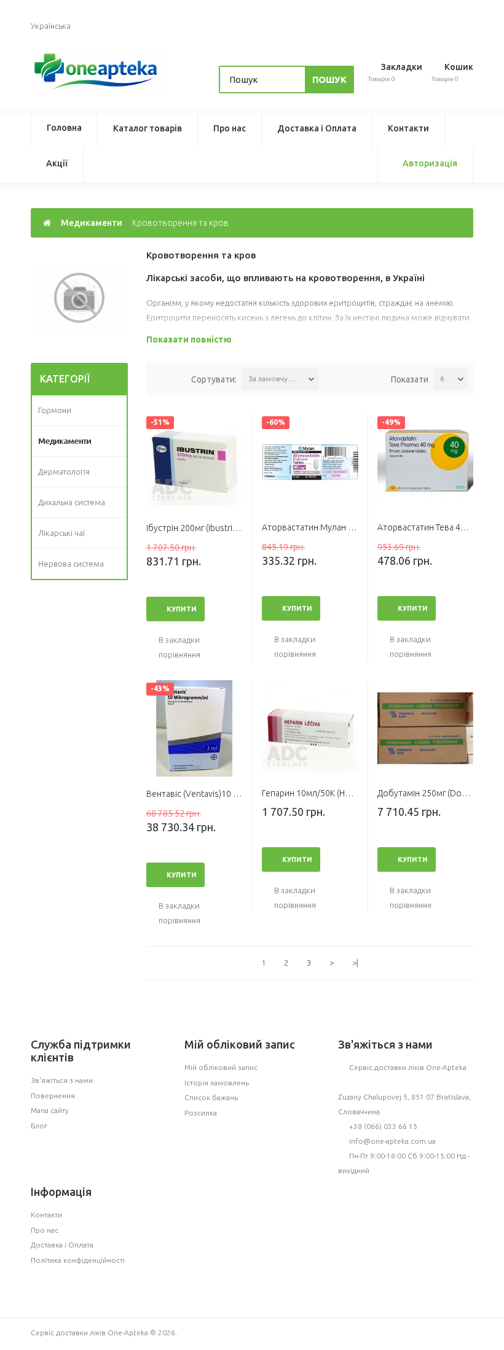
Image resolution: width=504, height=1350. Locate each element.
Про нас (229, 128)
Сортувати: (214, 379)
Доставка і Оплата (316, 128)
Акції (57, 163)
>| (355, 962)
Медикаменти (91, 223)
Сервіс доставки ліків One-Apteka (408, 1067)
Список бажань (211, 1097)
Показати (409, 379)
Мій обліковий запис (221, 1067)
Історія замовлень (216, 1083)
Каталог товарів (147, 128)
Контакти (408, 128)
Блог (39, 1126)
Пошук (329, 79)
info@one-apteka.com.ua (392, 1141)
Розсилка (200, 1113)
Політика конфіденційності (78, 1260)
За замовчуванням (276, 378)
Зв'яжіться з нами (62, 1080)
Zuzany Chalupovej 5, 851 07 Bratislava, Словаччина (404, 1104)
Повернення (53, 1096)
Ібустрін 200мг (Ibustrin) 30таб (206, 528)
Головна (64, 128)
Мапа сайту (50, 1110)
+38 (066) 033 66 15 (383, 1126)
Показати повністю (189, 339)
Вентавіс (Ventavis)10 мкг (196, 794)
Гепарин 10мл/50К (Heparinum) (322, 793)
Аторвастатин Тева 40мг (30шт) (439, 527)
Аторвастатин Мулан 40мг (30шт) (328, 527)
